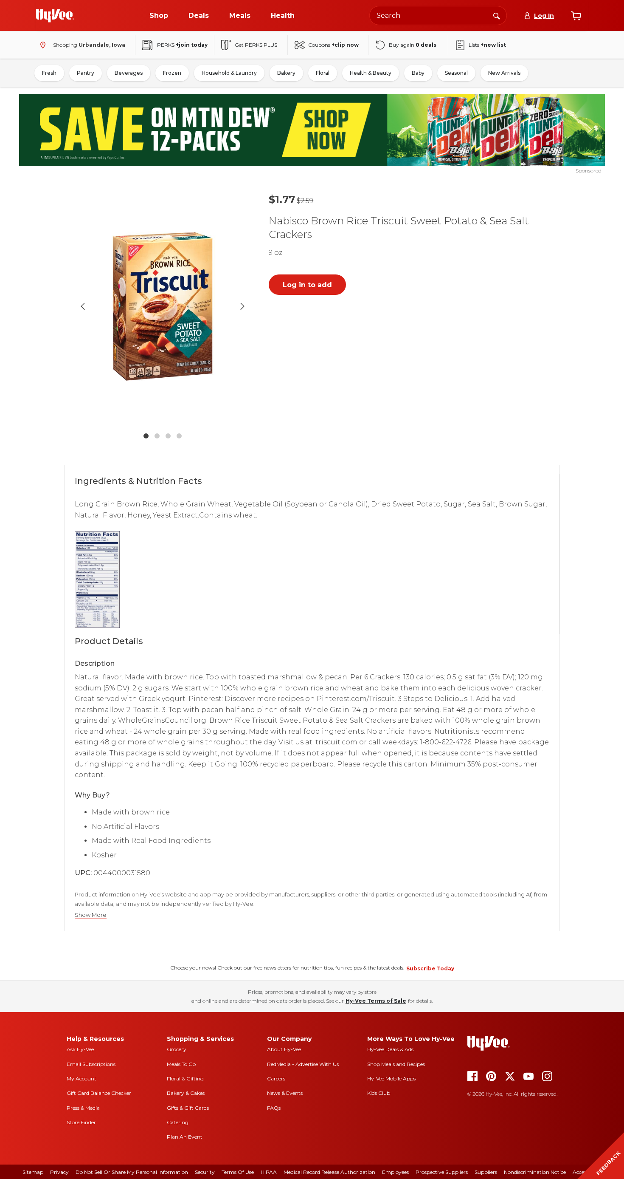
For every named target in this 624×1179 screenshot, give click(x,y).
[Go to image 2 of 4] (157, 436)
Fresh (49, 73)
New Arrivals (504, 73)
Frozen (172, 73)
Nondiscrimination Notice (535, 1172)
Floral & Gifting (185, 1078)
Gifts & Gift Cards (188, 1108)
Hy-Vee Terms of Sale (376, 1001)
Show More (91, 915)
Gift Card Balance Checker (99, 1093)
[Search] (496, 15)
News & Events (285, 1093)
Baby (418, 73)
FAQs (274, 1108)
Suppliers (486, 1172)
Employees (395, 1172)
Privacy (59, 1172)
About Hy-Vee (284, 1049)
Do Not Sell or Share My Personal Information (132, 1172)
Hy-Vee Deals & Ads (390, 1049)
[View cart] (576, 15)
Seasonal (456, 73)
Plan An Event (184, 1137)
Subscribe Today (430, 968)
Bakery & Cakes (186, 1093)
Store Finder (81, 1122)
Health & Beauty (370, 73)
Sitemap (32, 1172)
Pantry (85, 73)
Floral (322, 73)
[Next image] (242, 306)
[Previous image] (83, 306)
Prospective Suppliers (442, 1172)
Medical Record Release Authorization (329, 1172)
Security (205, 1172)
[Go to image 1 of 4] (146, 436)
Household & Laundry (229, 73)
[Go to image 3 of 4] (168, 436)
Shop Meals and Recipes (396, 1064)
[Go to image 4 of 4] (179, 436)
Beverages (129, 73)
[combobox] (438, 15)
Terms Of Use (238, 1172)
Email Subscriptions (91, 1064)
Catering (177, 1122)
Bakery (286, 73)
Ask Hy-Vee (80, 1049)
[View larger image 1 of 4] (162, 306)
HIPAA (269, 1172)
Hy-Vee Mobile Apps (391, 1078)
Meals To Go (181, 1064)
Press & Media (83, 1108)
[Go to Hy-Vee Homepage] (55, 16)
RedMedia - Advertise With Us (303, 1064)
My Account (81, 1078)
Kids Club (378, 1093)
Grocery (176, 1049)
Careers (276, 1078)
